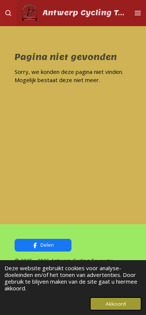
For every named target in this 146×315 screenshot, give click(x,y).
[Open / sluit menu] (138, 13)
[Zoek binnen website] (8, 13)
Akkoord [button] (116, 303)
